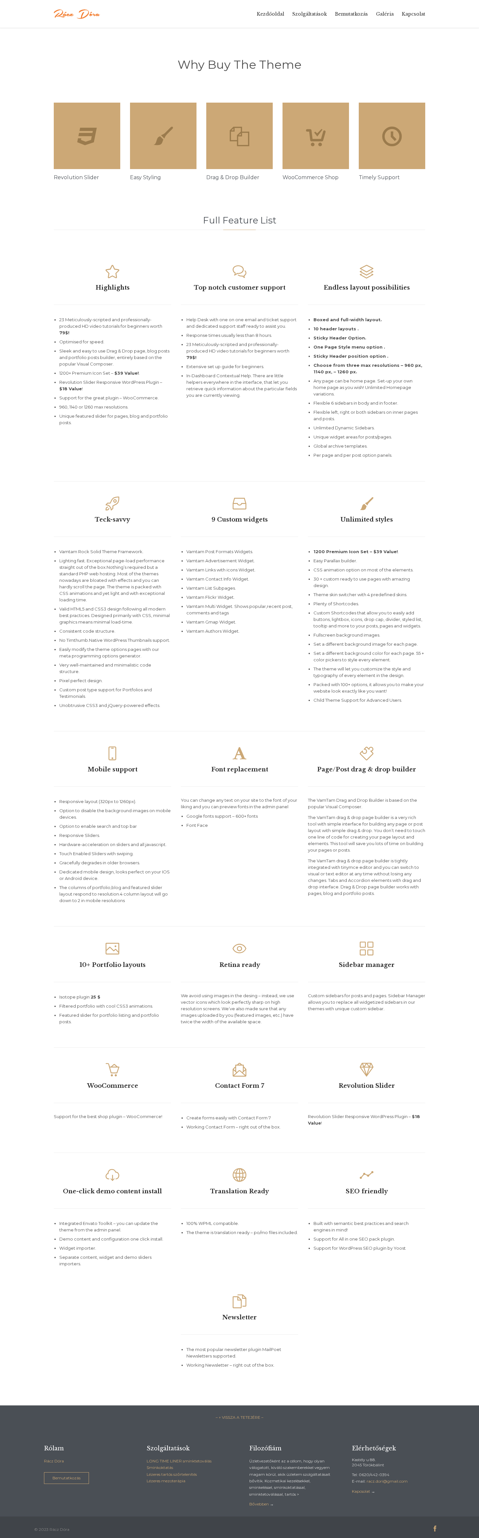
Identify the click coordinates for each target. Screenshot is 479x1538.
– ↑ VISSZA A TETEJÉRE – (239, 1417)
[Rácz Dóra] (77, 14)
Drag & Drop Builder (232, 177)
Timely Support (379, 177)
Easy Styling (145, 177)
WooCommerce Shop (311, 177)
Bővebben (259, 1504)
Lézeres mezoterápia (166, 1480)
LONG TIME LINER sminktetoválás (179, 1461)
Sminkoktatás (160, 1467)
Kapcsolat (361, 1491)
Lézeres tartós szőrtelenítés (172, 1474)
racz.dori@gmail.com (387, 1481)
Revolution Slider (76, 177)
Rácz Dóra (54, 1461)
